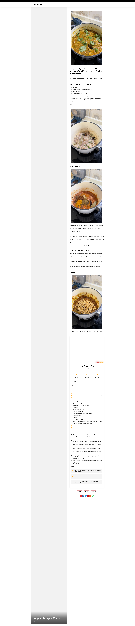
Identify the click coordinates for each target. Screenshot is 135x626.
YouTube (81, 4)
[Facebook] (83, 496)
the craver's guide (37, 4)
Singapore (64, 4)
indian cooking (87, 491)
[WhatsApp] (92, 496)
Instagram (103, 1)
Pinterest (101, 1)
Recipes (58, 4)
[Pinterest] (88, 496)
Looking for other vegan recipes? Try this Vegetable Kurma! (80, 245)
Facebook (99, 1)
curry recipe (80, 491)
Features (53, 4)
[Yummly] (90, 496)
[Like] (81, 496)
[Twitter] (86, 496)
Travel (76, 4)
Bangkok (70, 4)
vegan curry (94, 491)
